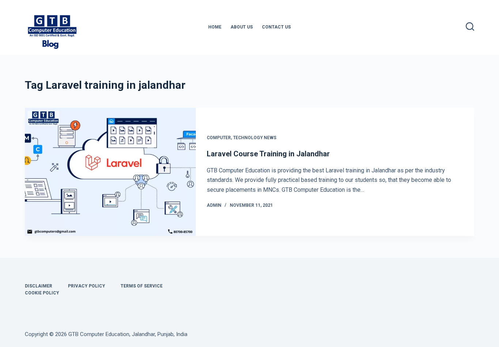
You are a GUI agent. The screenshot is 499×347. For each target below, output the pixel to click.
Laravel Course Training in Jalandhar (268, 153)
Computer (219, 137)
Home (214, 27)
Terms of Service (142, 286)
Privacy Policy (86, 286)
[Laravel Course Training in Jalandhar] (110, 172)
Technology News (255, 137)
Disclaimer (38, 286)
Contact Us (276, 27)
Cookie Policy (42, 292)
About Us (242, 27)
